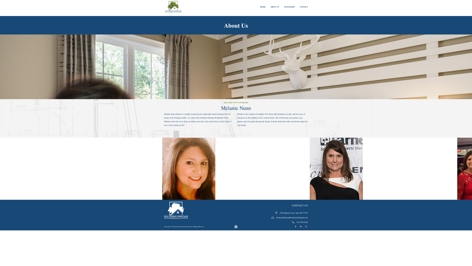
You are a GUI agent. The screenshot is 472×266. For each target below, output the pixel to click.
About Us (274, 7)
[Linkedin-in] (301, 226)
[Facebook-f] (295, 226)
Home (263, 7)
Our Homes (289, 7)
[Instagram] (306, 226)
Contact (304, 7)
